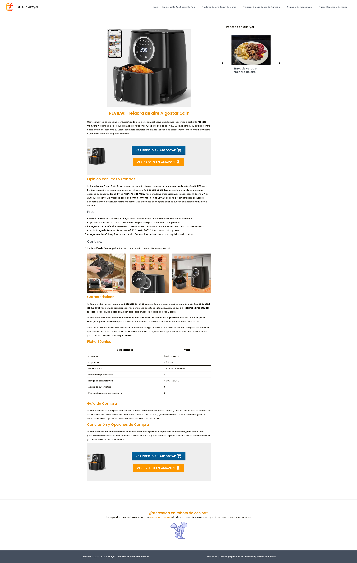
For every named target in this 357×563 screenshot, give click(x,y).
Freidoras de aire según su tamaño (261, 6)
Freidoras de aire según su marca (219, 6)
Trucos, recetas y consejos (333, 6)
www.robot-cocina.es (160, 517)
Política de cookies (266, 556)
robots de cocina (191, 513)
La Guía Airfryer (27, 7)
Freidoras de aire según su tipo (178, 6)
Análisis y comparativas (299, 6)
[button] (196, 7)
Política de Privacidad (243, 556)
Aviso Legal (225, 556)
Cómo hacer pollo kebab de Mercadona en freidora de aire (253, 65)
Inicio (155, 6)
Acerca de (212, 556)
